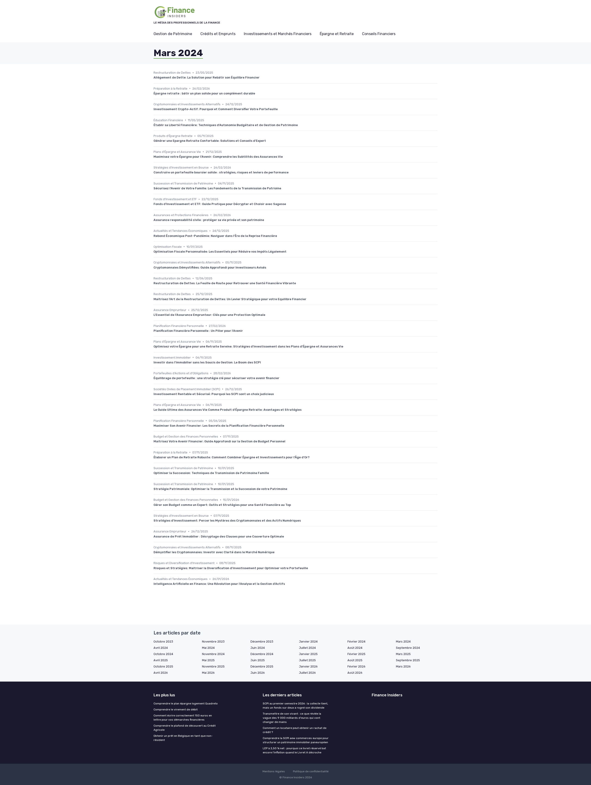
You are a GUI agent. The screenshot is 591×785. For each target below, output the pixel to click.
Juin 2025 (257, 660)
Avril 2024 (161, 647)
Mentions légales (273, 771)
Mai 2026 (208, 672)
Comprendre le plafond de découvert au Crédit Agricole (185, 727)
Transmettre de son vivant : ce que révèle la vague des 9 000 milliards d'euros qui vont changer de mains (292, 718)
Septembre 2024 (408, 647)
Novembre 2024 (213, 654)
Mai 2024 (208, 647)
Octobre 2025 (163, 666)
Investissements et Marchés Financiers (277, 34)
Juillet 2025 (307, 660)
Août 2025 (354, 660)
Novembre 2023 (213, 641)
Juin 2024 (257, 647)
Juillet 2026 (307, 672)
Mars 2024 (403, 641)
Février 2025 (356, 654)
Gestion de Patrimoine (173, 34)
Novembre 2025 (213, 666)
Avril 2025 (161, 660)
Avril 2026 (161, 672)
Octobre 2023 (163, 641)
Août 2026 (354, 672)
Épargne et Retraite (337, 34)
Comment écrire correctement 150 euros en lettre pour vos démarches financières (183, 717)
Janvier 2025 (308, 654)
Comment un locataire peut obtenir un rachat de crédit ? (294, 730)
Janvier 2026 (308, 666)
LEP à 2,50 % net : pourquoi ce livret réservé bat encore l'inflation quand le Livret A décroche (294, 750)
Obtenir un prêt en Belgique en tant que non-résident (183, 738)
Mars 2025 (403, 654)
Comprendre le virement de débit (176, 709)
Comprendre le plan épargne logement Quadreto (186, 703)
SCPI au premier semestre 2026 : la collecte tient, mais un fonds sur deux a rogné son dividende (295, 705)
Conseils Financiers (378, 34)
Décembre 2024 (261, 654)
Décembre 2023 (261, 641)
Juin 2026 (257, 672)
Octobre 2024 (163, 654)
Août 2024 (354, 647)
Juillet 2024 (307, 647)
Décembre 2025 (261, 666)
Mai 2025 (208, 660)
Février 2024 (356, 641)
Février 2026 (356, 666)
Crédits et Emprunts (217, 34)
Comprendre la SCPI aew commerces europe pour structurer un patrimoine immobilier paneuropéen (296, 740)
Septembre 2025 (408, 660)
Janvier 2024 (308, 641)
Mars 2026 (403, 666)
